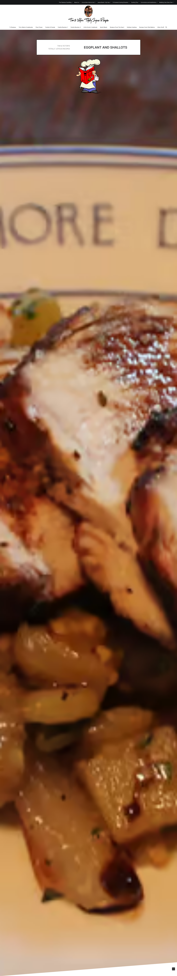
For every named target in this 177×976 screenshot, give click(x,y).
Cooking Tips (134, 2)
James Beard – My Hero (104, 2)
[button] (167, 27)
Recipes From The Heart (117, 27)
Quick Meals (103, 27)
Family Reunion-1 (63, 27)
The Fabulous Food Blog (65, 2)
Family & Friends (50, 27)
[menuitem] (66, 2)
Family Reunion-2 (76, 27)
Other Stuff (160, 27)
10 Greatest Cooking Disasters (120, 2)
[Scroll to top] (173, 969)
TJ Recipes (12, 27)
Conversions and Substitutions (148, 2)
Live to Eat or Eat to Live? (88, 2)
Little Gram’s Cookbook (90, 27)
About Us (76, 2)
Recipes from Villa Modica (147, 27)
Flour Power (39, 27)
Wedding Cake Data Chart (166, 2)
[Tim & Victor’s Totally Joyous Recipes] (88, 15)
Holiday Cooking (132, 27)
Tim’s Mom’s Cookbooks (26, 27)
